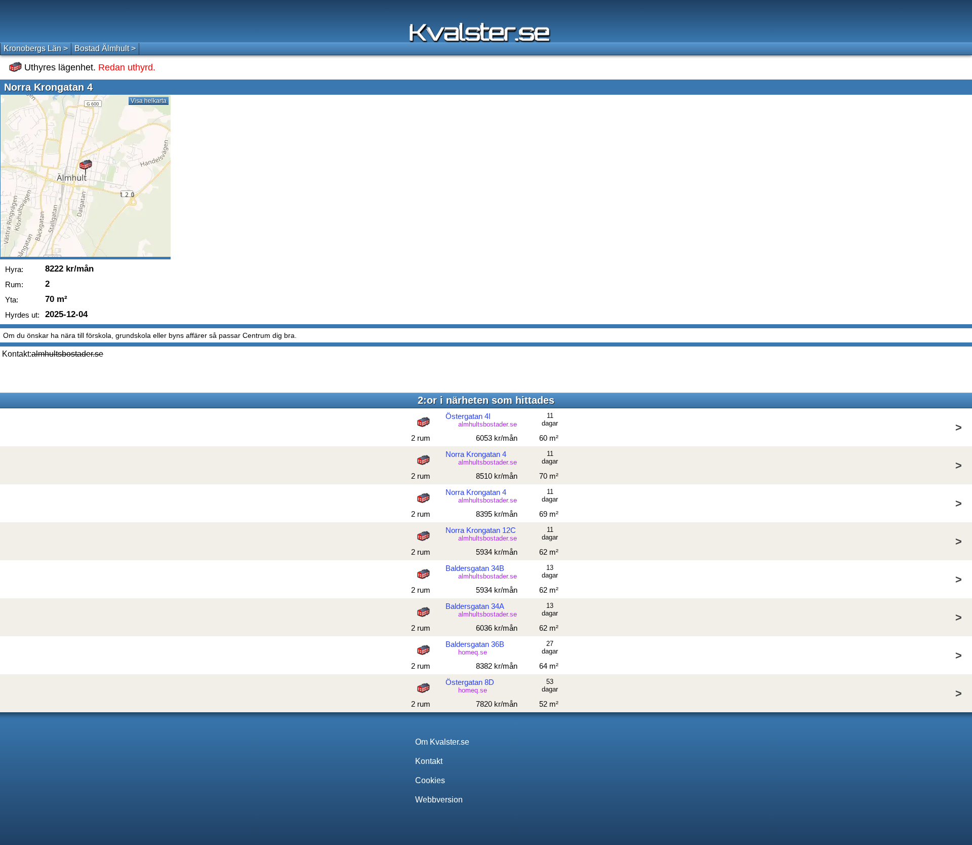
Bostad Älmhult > (105, 48)
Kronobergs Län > (36, 48)
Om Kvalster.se (442, 742)
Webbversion (439, 799)
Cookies (430, 780)
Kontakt (428, 761)
